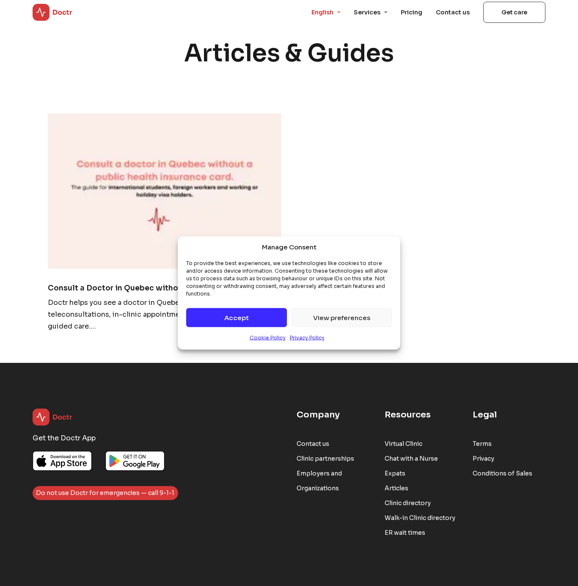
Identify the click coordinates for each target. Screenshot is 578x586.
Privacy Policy (307, 337)
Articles (396, 488)
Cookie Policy (268, 337)
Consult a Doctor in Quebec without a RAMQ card (143, 288)
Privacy (483, 458)
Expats (395, 473)
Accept (236, 317)
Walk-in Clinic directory (420, 518)
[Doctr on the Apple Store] (62, 461)
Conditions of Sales (502, 473)
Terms (482, 444)
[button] (164, 191)
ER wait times (405, 532)
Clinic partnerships (325, 458)
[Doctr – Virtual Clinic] (52, 12)
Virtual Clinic (403, 444)
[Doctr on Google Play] (135, 461)
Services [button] (367, 12)
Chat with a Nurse (411, 458)
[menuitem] (328, 12)
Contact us (453, 12)
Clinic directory (408, 503)
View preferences (341, 317)
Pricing (411, 12)
